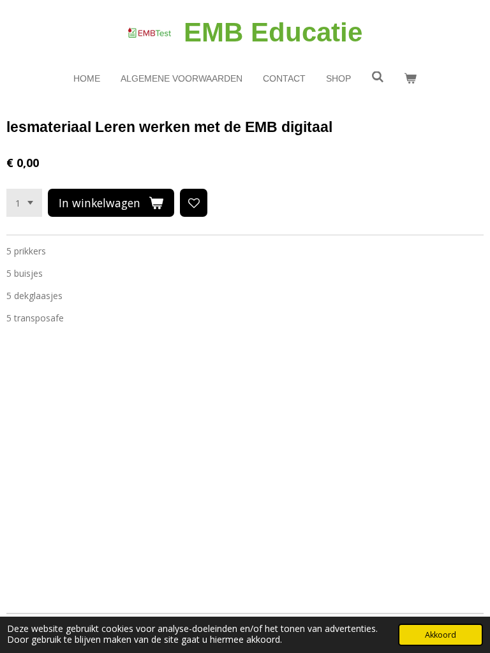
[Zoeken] (377, 77)
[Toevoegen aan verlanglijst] (194, 203)
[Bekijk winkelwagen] (410, 79)
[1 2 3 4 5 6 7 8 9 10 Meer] (24, 203)
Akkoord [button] (440, 634)
